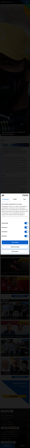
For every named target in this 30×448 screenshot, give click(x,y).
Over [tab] (24, 199)
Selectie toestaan (15, 246)
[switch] (26, 227)
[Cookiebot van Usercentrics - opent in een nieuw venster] (22, 195)
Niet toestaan (15, 251)
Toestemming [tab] (5, 199)
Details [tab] (15, 199)
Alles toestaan (15, 242)
